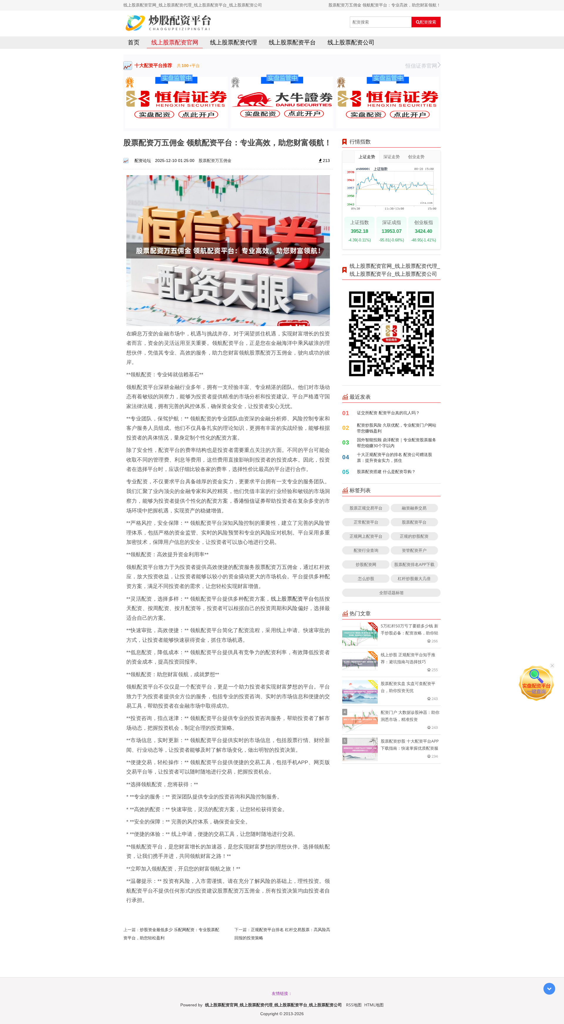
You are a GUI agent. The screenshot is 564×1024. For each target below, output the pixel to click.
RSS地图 (354, 1005)
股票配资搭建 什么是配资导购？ (386, 471)
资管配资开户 (414, 550)
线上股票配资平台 (292, 42)
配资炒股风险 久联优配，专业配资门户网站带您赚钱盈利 (396, 428)
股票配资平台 (414, 522)
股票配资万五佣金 (215, 160)
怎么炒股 (366, 578)
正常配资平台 (366, 522)
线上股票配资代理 (233, 42)
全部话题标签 (391, 592)
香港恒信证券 (250, 500)
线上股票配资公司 (351, 42)
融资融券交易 (414, 508)
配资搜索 (428, 22)
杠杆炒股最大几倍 (414, 578)
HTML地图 (374, 1005)
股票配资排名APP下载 (414, 564)
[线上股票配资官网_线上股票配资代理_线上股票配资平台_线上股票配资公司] (168, 22)
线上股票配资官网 (174, 42)
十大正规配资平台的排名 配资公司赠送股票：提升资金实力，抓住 (394, 457)
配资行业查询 (366, 550)
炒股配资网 (366, 564)
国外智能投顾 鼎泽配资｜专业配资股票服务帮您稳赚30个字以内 (396, 442)
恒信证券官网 (421, 65)
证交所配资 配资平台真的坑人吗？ (388, 412)
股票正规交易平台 (366, 508)
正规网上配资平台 (366, 536)
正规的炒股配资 (414, 536)
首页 (134, 42)
